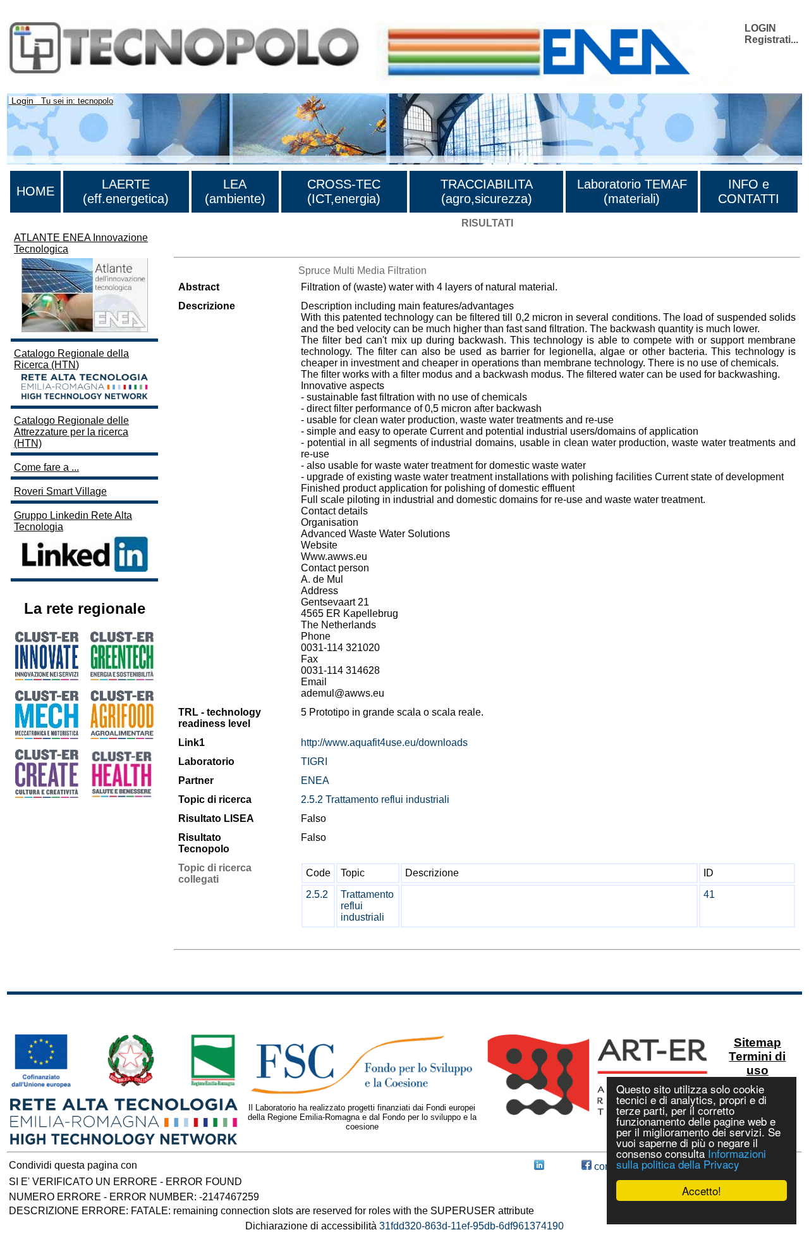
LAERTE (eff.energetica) (126, 191)
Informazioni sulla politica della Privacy (691, 1158)
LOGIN (760, 28)
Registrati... (771, 39)
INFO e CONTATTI (748, 191)
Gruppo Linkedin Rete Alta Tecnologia (73, 521)
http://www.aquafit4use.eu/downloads (384, 742)
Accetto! (701, 1190)
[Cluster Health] (122, 795)
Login (22, 101)
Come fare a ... (46, 467)
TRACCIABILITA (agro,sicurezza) (487, 191)
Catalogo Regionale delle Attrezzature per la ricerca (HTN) (71, 432)
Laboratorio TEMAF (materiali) (632, 191)
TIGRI (314, 761)
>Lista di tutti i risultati (222, 245)
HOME (35, 191)
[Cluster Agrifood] (122, 735)
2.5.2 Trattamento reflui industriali (375, 799)
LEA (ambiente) (235, 191)
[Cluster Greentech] (122, 676)
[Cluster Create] (46, 794)
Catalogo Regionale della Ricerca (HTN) (71, 359)
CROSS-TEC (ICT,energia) (343, 191)
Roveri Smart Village (60, 491)
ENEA (315, 780)
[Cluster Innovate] (46, 676)
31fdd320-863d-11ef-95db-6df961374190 (471, 1226)
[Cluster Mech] (46, 735)
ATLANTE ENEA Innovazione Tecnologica (81, 243)
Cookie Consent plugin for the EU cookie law (701, 1212)
